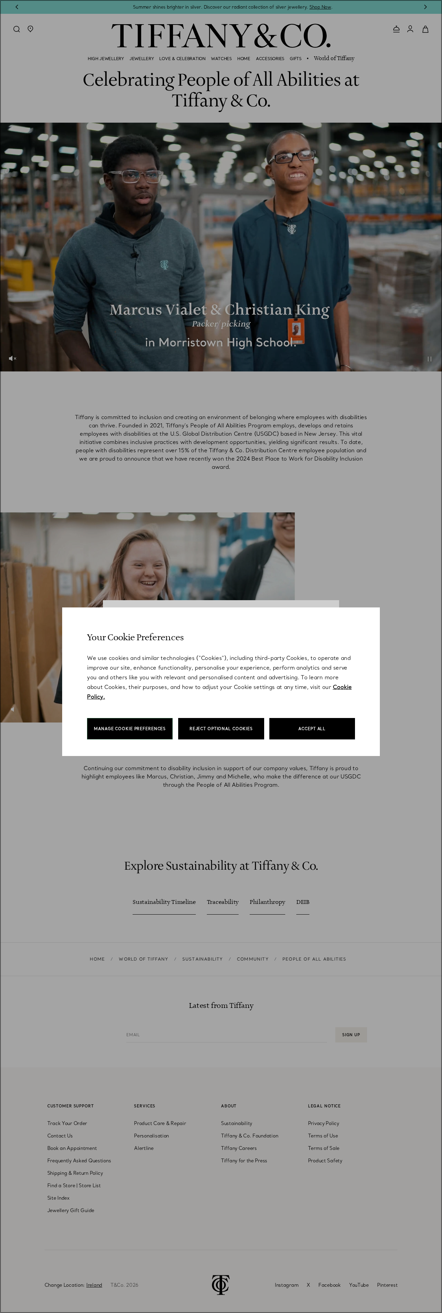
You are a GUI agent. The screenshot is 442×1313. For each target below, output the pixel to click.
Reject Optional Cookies (221, 728)
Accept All (312, 728)
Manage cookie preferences (130, 728)
